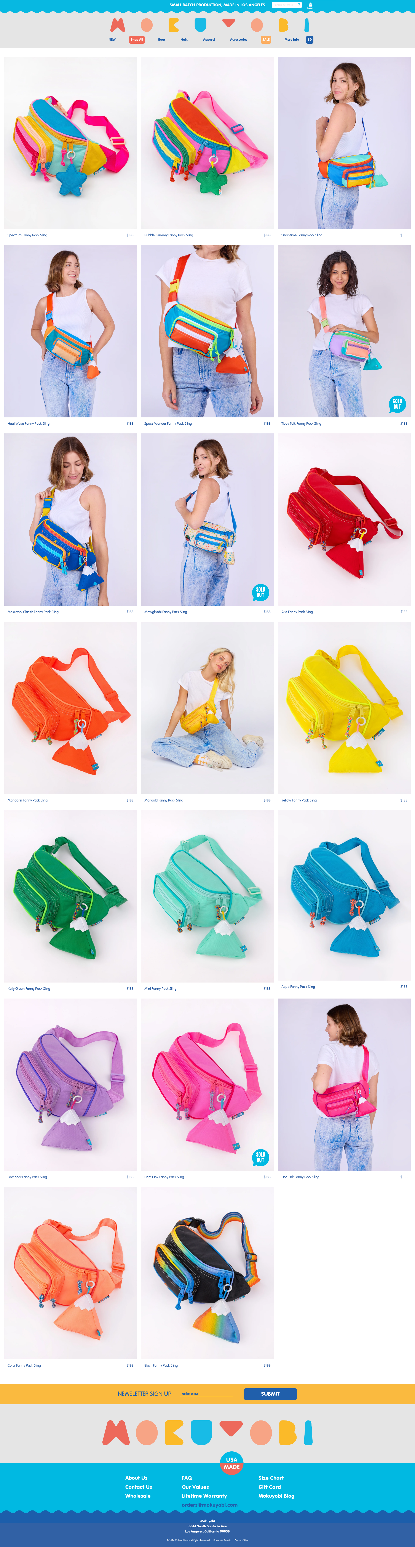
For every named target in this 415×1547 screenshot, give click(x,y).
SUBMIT (270, 1394)
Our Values (195, 1487)
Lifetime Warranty (204, 1496)
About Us (136, 1478)
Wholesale (138, 1496)
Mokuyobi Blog (276, 1496)
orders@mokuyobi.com (210, 1505)
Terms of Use (241, 1540)
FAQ (187, 1478)
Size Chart (271, 1478)
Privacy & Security (222, 1540)
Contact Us (138, 1487)
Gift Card (270, 1487)
